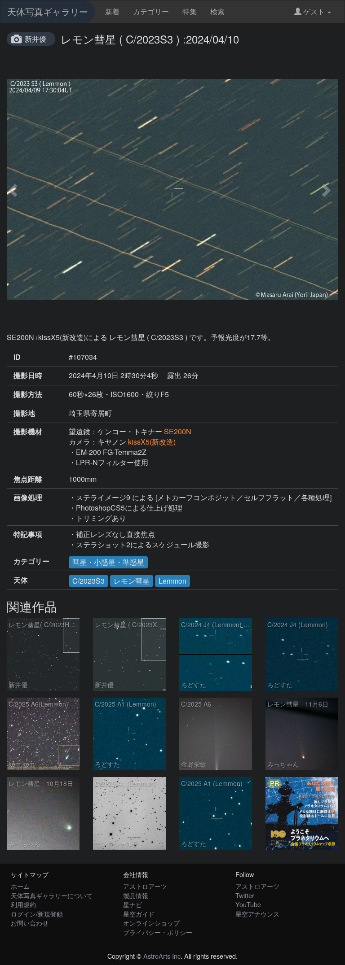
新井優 (35, 39)
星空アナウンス (257, 913)
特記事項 (27, 534)
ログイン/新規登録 (37, 913)
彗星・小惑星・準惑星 (108, 562)
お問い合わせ (30, 922)
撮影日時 (27, 375)
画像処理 (27, 497)
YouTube (248, 904)
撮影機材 (27, 432)
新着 (112, 11)
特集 (189, 11)
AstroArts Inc (162, 956)
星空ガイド (139, 913)
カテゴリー (151, 11)
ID (17, 357)
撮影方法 (27, 394)
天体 (20, 580)
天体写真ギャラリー (47, 11)
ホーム (20, 886)
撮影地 (24, 413)
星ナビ (132, 904)
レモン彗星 (132, 581)
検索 (217, 11)
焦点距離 (27, 479)
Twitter (244, 895)
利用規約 (23, 904)
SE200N (177, 431)
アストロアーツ (145, 886)
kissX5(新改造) (152, 442)
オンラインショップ (151, 922)
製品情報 (135, 895)
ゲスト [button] (314, 11)
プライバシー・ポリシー (157, 932)
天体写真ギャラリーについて (52, 895)
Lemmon (172, 581)
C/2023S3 (88, 581)
